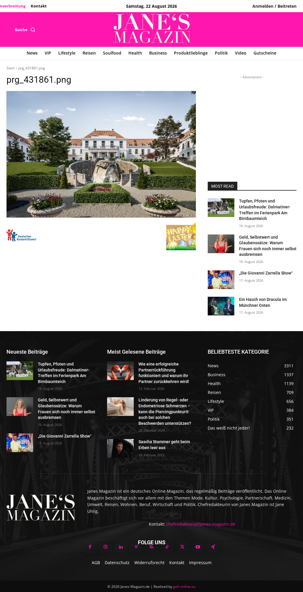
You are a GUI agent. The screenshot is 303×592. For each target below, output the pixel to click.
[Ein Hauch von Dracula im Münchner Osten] (221, 306)
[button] (26, 29)
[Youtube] (197, 547)
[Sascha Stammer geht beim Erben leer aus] (120, 448)
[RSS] (151, 547)
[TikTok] (167, 547)
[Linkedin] (121, 547)
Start (10, 68)
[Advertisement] (252, 117)
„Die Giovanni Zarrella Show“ (266, 273)
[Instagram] (105, 547)
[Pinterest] (136, 547)
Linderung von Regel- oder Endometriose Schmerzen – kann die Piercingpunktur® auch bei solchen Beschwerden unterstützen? (165, 411)
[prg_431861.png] (101, 154)
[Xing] (213, 547)
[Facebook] (90, 547)
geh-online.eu (184, 586)
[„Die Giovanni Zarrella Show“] (221, 279)
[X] (182, 547)
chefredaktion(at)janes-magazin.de (200, 524)
